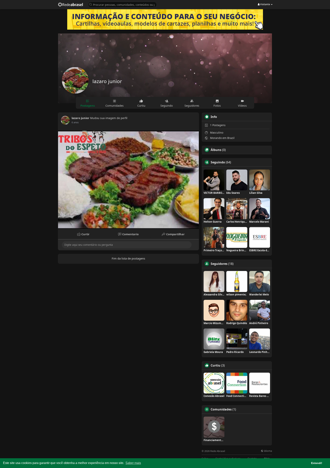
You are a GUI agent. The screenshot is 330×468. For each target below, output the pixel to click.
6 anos (75, 122)
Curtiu (215, 365)
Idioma (267, 451)
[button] (122, 4)
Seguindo (218, 162)
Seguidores (219, 263)
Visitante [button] (265, 4)
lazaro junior (107, 81)
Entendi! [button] (316, 463)
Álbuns (216, 149)
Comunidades (221, 409)
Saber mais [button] (133, 463)
